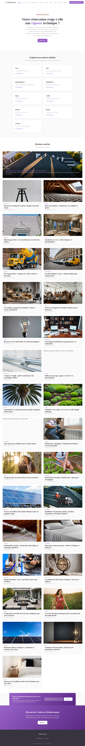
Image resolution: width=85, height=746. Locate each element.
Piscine (60, 2)
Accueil (19, 2)
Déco (27, 2)
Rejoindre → (42, 722)
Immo (47, 2)
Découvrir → (43, 40)
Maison (55, 2)
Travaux (65, 2)
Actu (24, 2)
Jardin (51, 2)
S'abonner (68, 699)
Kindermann (10, 2)
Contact (47, 738)
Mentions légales (40, 738)
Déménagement (33, 2)
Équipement (41, 2)
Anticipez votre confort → (76, 2)
